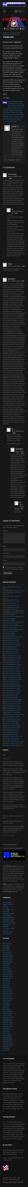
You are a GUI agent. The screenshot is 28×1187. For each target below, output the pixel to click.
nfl (7, 114)
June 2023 (5, 1004)
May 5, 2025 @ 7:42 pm (14, 281)
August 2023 (6, 1000)
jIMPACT (5, 911)
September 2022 (7, 1017)
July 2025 (5, 965)
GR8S (4, 906)
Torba (4, 121)
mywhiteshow (6, 112)
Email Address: (6, 553)
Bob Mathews (19, 101)
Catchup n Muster (7, 904)
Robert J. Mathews (14, 116)
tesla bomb (9, 118)
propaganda (6, 116)
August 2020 (6, 1046)
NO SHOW (5, 924)
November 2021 (7, 1022)
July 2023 (5, 1002)
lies (20, 110)
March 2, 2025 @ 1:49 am (14, 266)
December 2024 (7, 974)
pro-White (21, 114)
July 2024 (5, 980)
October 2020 (6, 1042)
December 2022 (7, 1013)
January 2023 (6, 1011)
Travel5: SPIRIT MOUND (18, 611)
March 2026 (6, 950)
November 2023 (7, 995)
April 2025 (5, 967)
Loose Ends (6, 915)
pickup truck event (13, 114)
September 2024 (7, 978)
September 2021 (7, 1026)
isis (13, 108)
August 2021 (6, 1028)
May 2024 (5, 984)
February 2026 (6, 952)
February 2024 (6, 989)
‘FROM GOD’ (8, 37)
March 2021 (6, 1033)
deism (19, 105)
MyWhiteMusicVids (7, 919)
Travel (4, 930)
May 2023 (5, 1006)
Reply (10, 178)
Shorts (4, 926)
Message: (5, 531)
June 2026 (5, 945)
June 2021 (5, 1030)
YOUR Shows (6, 934)
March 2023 (6, 1009)
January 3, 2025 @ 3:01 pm (15, 176)
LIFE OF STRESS (12, 603)
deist (23, 105)
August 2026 (6, 943)
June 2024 (5, 982)
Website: (5, 560)
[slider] (12, 28)
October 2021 (6, 1024)
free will (19, 107)
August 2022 (6, 1019)
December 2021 (7, 1020)
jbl (9, 32)
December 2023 (7, 993)
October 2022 (6, 1015)
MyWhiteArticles (7, 917)
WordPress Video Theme (9, 1182)
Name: (4, 546)
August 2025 (6, 963)
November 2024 (7, 976)
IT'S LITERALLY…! (7, 910)
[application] (14, 23)
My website (11, 159)
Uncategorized (15, 34)
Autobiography (6, 902)
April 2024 (5, 985)
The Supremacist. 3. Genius (14, 664)
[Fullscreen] (23, 29)
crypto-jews (14, 105)
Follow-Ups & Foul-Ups (13, 600)
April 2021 (5, 1031)
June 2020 (5, 1050)
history (10, 108)
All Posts (18, 159)
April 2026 (5, 948)
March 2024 (6, 987)
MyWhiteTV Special (8, 922)
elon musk (10, 107)
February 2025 (6, 971)
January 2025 (6, 972)
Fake (15, 107)
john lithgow (10, 110)
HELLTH (5, 908)
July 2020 (5, 1048)
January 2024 (6, 991)
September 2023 (7, 998)
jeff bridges (17, 108)
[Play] (5, 29)
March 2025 (6, 969)
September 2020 (7, 1044)
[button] (14, 24)
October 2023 (6, 996)
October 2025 (6, 960)
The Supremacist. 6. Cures (12, 638)
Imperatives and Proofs (13, 605)
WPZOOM (20, 1182)
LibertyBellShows (7, 913)
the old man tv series (17, 118)
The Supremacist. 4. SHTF (13, 707)
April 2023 (5, 1007)
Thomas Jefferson (17, 119)
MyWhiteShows (7, 34)
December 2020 (7, 1039)
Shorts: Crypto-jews (13, 609)
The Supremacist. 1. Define (13, 716)
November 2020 (7, 1041)
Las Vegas (16, 110)
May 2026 (5, 947)
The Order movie (7, 119)
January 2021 (6, 1037)
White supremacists (11, 121)
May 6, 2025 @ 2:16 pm (18, 431)
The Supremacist (7, 928)
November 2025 (7, 958)
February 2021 (6, 1035)
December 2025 (7, 956)
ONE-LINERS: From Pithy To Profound (15, 590)
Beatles (13, 101)
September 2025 (7, 961)
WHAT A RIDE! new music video (14, 736)
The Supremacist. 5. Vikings (14, 699)
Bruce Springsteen (13, 103)
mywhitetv (12, 112)
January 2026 (6, 954)
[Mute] (20, 29)
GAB (7, 108)
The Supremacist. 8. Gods (12, 668)
